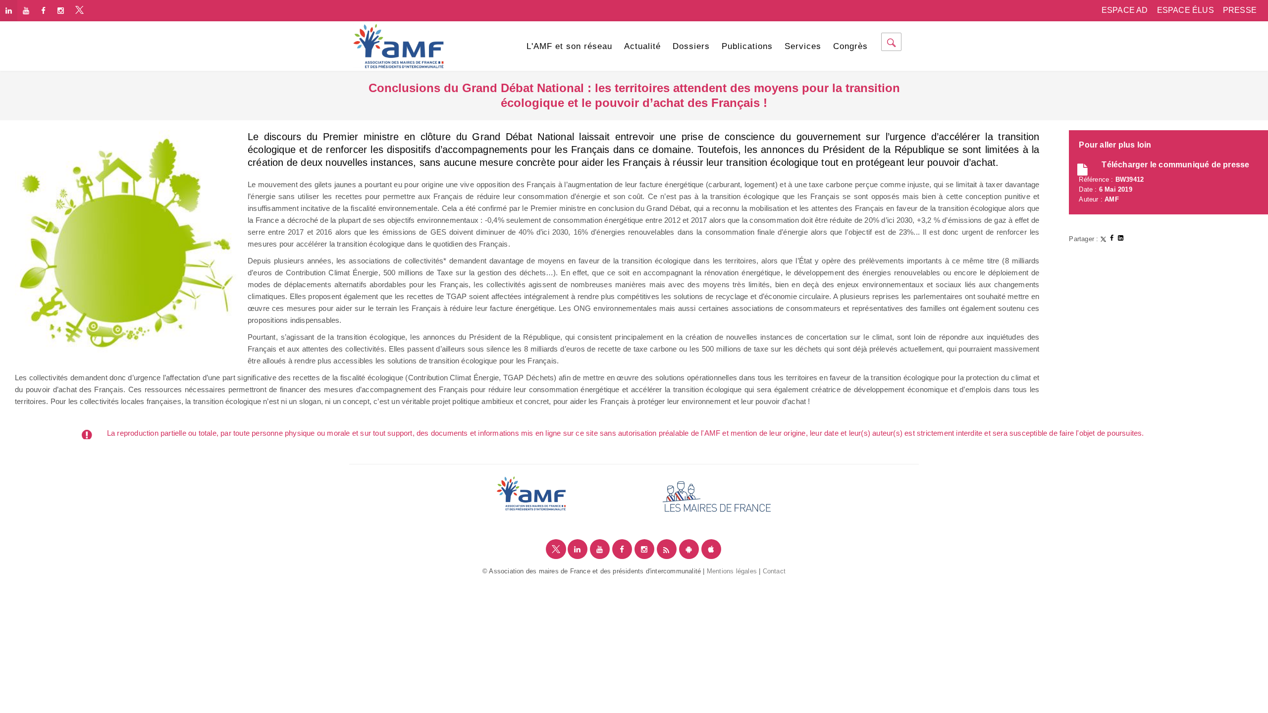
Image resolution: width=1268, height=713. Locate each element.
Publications (747, 46)
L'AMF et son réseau (569, 46)
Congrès (850, 46)
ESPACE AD (1125, 10)
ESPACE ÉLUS (1185, 10)
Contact (774, 571)
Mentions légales (732, 571)
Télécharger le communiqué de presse (1175, 164)
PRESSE (1240, 10)
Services (803, 46)
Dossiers (691, 46)
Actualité (642, 46)
